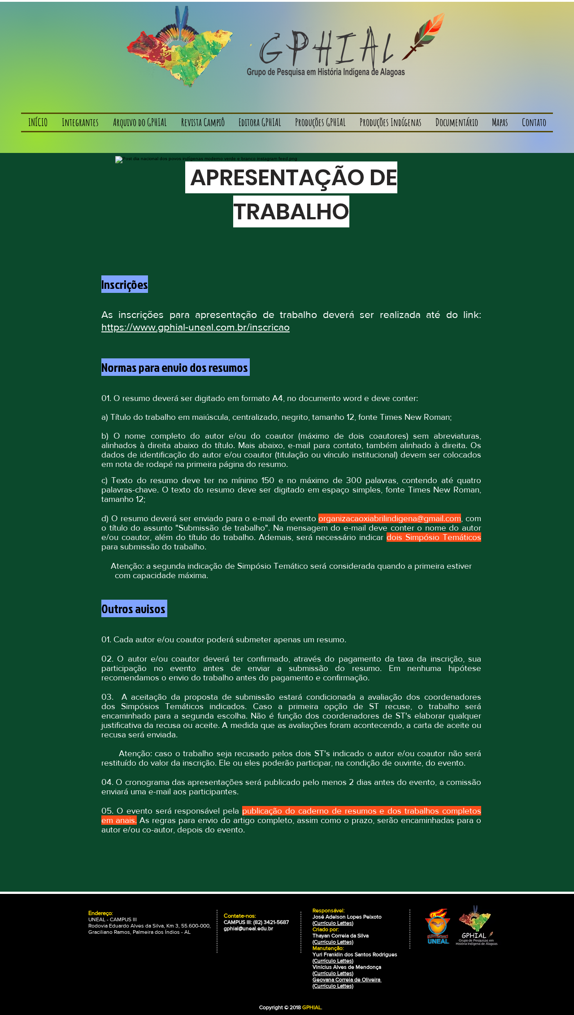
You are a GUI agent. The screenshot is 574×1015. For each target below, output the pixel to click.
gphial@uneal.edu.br (248, 928)
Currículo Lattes (333, 923)
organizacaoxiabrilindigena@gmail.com (389, 518)
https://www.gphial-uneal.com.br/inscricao (195, 327)
